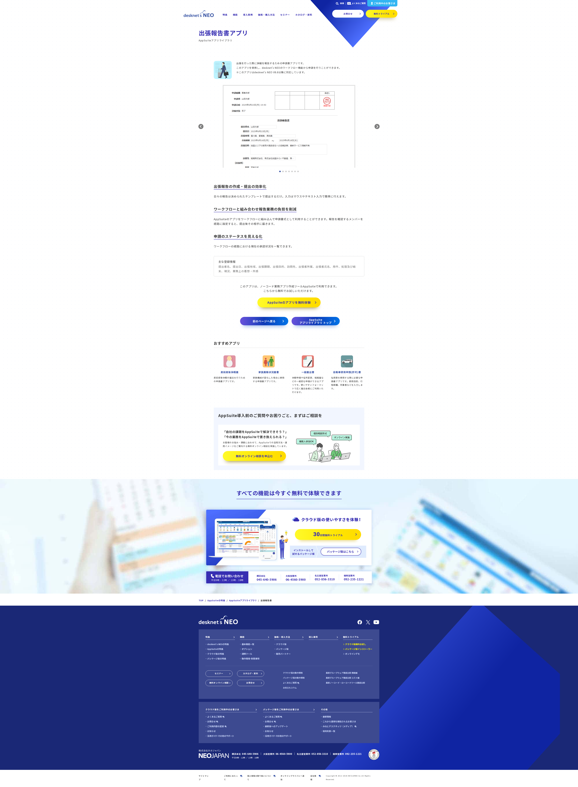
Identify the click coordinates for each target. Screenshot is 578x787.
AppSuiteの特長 (216, 600)
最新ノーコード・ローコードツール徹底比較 (345, 682)
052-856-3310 (325, 579)
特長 (225, 14)
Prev (201, 126)
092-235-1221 (354, 579)
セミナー (285, 14)
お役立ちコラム (290, 687)
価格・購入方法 (266, 14)
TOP (201, 600)
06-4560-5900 (296, 579)
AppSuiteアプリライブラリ (243, 600)
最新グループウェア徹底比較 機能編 (341, 672)
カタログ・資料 (303, 14)
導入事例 (248, 14)
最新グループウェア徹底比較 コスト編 (342, 677)
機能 (235, 14)
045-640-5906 (267, 579)
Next (377, 126)
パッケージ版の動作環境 (294, 677)
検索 (342, 3)
